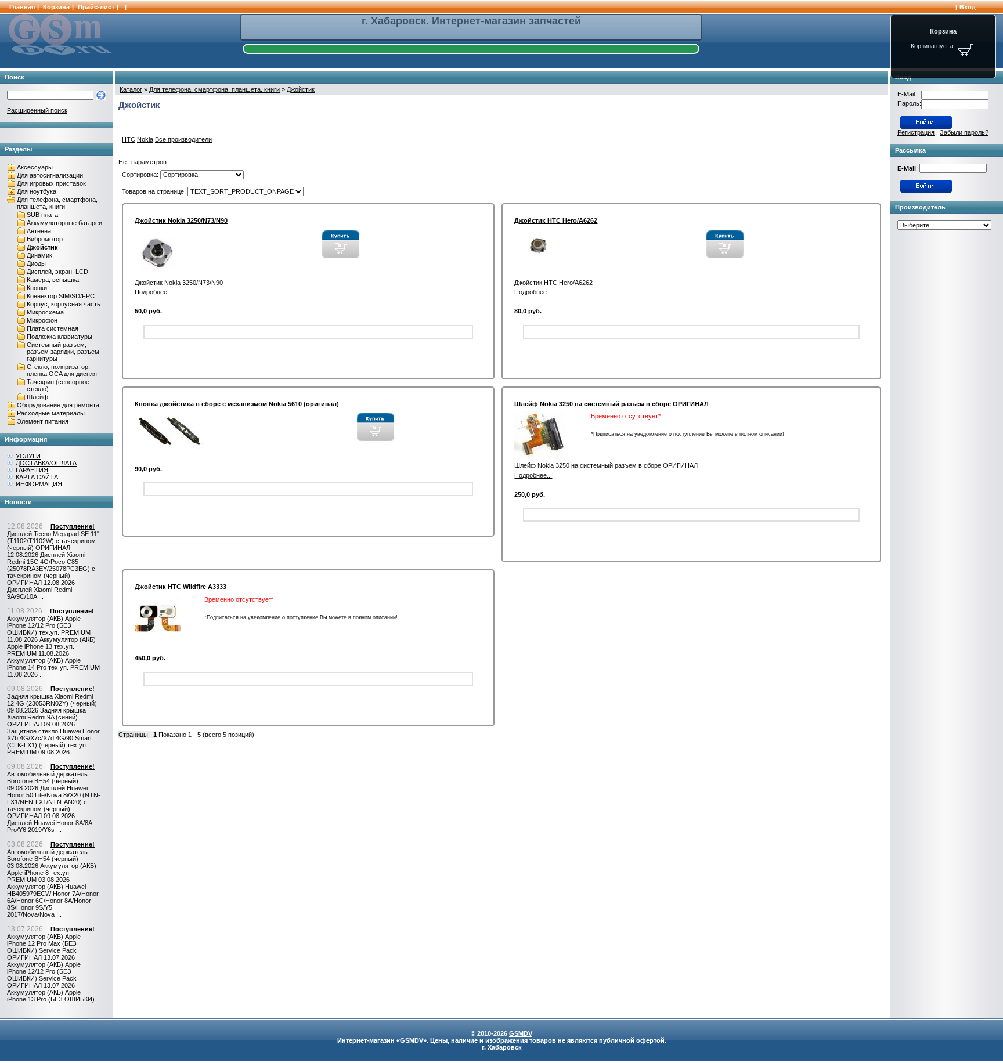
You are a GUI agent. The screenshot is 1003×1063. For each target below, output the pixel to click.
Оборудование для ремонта (58, 405)
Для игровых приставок (51, 183)
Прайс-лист (96, 6)
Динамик (39, 255)
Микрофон (42, 320)
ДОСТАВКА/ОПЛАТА (46, 463)
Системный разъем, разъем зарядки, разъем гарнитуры (63, 351)
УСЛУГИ (28, 456)
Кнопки (37, 287)
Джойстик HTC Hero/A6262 (555, 220)
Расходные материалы (51, 413)
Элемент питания (42, 421)
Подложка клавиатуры (59, 336)
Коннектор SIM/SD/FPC (61, 295)
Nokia (145, 139)
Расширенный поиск (37, 110)
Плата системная (52, 328)
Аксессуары (35, 167)
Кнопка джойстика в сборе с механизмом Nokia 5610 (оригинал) (237, 403)
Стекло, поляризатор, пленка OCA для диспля (62, 370)
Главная (22, 6)
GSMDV (520, 1033)
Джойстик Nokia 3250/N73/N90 (181, 220)
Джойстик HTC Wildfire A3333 (180, 586)
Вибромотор (45, 239)
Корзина (56, 6)
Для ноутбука (36, 191)
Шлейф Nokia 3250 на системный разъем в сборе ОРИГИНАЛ (611, 403)
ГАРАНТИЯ (32, 470)
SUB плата (42, 214)
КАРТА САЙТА (37, 476)
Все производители (183, 139)
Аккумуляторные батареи (64, 222)
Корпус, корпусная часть (63, 304)
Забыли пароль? (964, 132)
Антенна (39, 230)
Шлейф (37, 396)
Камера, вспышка (53, 279)
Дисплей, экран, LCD (57, 271)
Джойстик (42, 247)
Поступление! (72, 526)
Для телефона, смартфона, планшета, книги (57, 203)
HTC (128, 139)
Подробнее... (153, 291)
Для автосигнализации (50, 175)
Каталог (131, 89)
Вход (967, 6)
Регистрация (916, 132)
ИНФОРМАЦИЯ (39, 483)
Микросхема (45, 312)
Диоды (36, 263)
